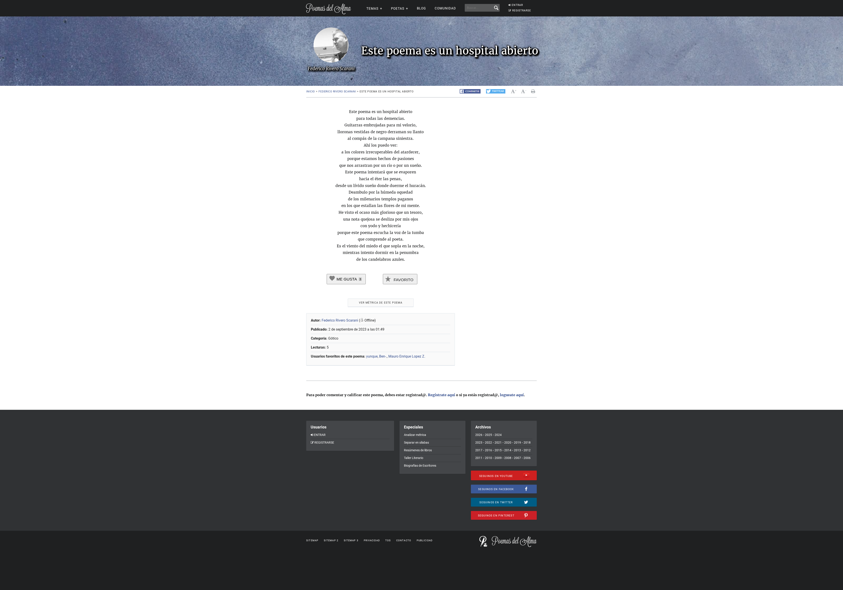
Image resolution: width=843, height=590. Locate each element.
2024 (498, 434)
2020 (507, 442)
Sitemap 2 (331, 540)
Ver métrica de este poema (380, 302)
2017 (478, 450)
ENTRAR (517, 5)
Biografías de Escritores (420, 465)
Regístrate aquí (441, 395)
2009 (498, 457)
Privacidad (372, 540)
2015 (498, 450)
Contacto (403, 540)
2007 (517, 457)
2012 (527, 450)
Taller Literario (413, 457)
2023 (478, 442)
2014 (507, 450)
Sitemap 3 (351, 540)
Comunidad (445, 8)
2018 (527, 442)
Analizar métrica (415, 434)
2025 (488, 434)
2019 (517, 442)
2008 (507, 457)
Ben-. (383, 356)
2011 (478, 457)
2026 (478, 434)
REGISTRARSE (521, 10)
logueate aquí (512, 395)
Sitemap (312, 540)
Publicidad (424, 540)
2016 (488, 450)
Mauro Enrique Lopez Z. (406, 356)
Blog (421, 8)
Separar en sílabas (416, 442)
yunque (372, 356)
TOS (388, 540)
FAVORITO (403, 280)
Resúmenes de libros (418, 450)
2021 (498, 442)
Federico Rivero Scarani (337, 91)
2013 (517, 450)
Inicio (310, 91)
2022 (488, 442)
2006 (527, 457)
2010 (488, 457)
